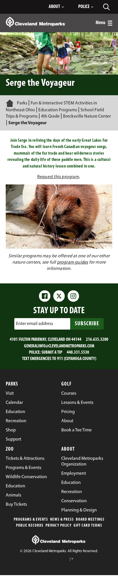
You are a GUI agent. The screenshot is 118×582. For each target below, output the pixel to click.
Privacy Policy (59, 525)
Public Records (30, 525)
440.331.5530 (78, 352)
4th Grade (50, 116)
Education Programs (57, 110)
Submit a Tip (52, 352)
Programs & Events (31, 519)
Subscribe (87, 324)
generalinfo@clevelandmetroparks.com (59, 346)
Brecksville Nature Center (87, 116)
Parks (22, 103)
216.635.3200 (97, 339)
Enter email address (34, 324)
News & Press (62, 519)
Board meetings (90, 519)
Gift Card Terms (88, 525)
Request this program (58, 177)
